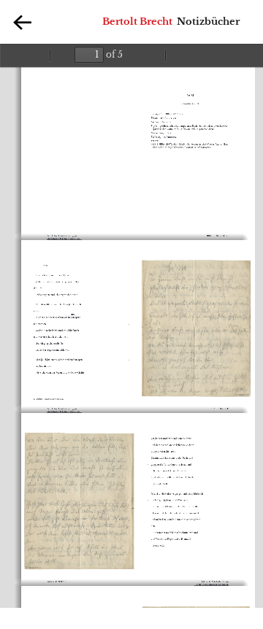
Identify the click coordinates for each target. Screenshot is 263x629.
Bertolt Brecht (137, 21)
